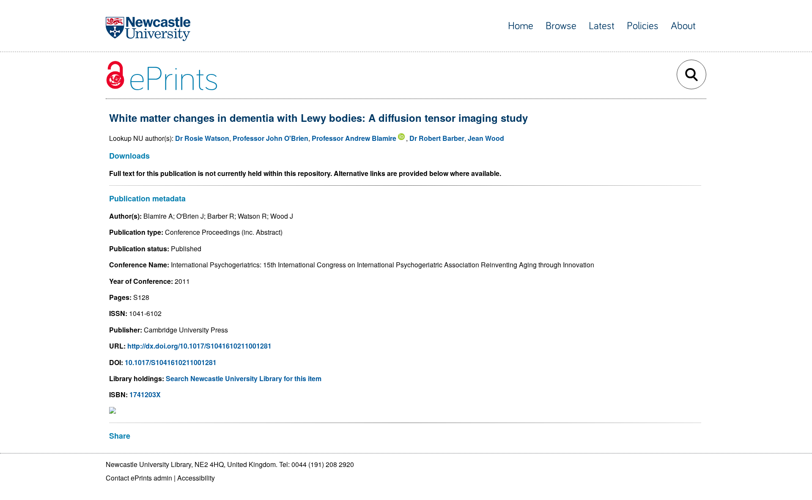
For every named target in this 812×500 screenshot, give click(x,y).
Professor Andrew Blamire (354, 138)
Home (520, 26)
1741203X (145, 394)
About (683, 26)
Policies (642, 26)
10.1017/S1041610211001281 (171, 362)
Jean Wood (486, 138)
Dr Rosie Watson (202, 138)
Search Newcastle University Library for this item (243, 378)
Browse (561, 26)
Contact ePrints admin (139, 478)
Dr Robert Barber (436, 138)
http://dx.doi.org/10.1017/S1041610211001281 (199, 346)
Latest (601, 26)
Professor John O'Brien (270, 138)
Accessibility (196, 478)
